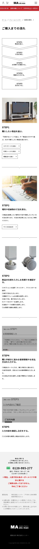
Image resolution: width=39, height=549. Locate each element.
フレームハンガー (15, 20)
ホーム (4, 20)
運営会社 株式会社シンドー (19, 535)
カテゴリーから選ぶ (10, 146)
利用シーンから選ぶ (10, 151)
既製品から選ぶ (8, 156)
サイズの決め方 (8, 227)
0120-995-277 (23, 468)
